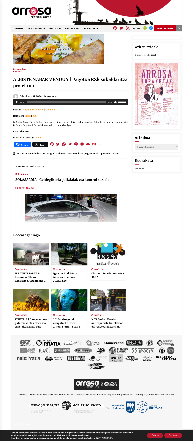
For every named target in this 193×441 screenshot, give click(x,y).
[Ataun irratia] (113, 342)
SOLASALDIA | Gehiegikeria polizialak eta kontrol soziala (62, 180)
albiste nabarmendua (70, 153)
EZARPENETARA (104, 438)
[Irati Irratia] (101, 350)
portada (105, 153)
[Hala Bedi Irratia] (83, 350)
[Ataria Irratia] (94, 342)
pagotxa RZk (91, 153)
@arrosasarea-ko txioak (145, 54)
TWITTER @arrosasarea (23, 424)
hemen (38, 137)
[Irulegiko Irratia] (118, 350)
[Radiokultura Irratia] (76, 358)
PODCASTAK (89, 28)
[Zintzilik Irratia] (96, 365)
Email (28, 116)
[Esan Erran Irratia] (28, 350)
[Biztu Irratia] (150, 342)
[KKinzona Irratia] (143, 350)
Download (50, 109)
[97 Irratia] (27, 342)
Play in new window (32, 109)
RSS (34, 116)
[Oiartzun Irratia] (54, 358)
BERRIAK (18, 71)
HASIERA (19, 28)
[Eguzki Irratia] (165, 342)
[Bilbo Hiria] (134, 342)
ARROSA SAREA (35, 28)
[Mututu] (115, 102)
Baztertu (173, 435)
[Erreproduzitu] (17, 102)
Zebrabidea (19, 69)
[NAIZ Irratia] (29, 358)
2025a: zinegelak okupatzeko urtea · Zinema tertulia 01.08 (66, 323)
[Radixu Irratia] (97, 358)
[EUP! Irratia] (44, 350)
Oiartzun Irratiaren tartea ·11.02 (107, 275)
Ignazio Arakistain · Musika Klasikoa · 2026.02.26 (65, 277)
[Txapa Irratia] (131, 358)
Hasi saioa (139, 168)
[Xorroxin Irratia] (166, 358)
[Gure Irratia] (62, 350)
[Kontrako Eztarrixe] (161, 350)
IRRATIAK (53, 28)
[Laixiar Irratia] (170, 350)
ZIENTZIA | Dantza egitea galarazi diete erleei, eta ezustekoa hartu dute (31, 323)
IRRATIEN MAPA (72, 28)
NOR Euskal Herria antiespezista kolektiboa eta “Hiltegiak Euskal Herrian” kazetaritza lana (107, 323)
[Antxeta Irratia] (48, 342)
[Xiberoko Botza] (147, 358)
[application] (70, 102)
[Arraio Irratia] (72, 342)
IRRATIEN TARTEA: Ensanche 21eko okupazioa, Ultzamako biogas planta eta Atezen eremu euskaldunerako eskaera (30, 277)
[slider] (122, 102)
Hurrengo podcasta (27, 166)
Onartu (155, 435)
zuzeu (116, 153)
